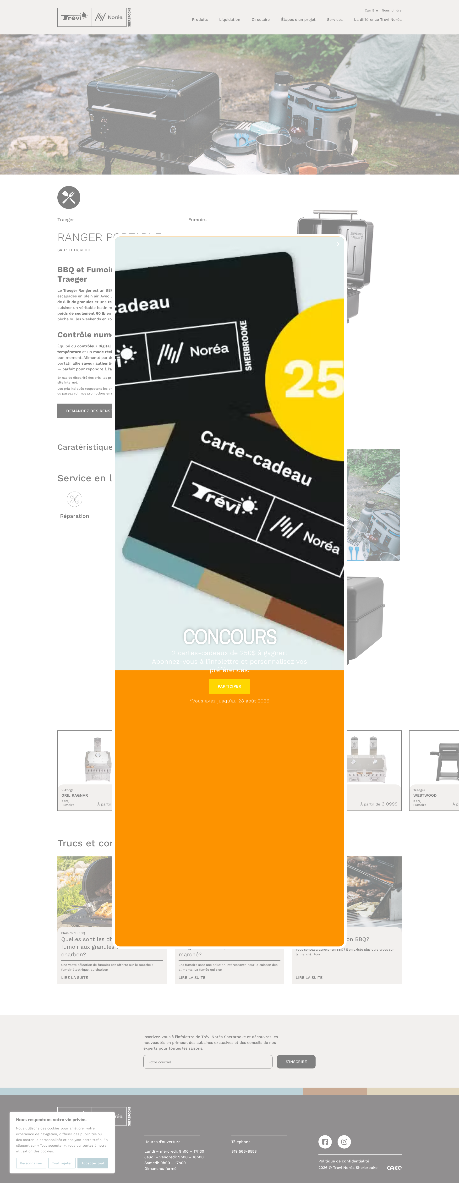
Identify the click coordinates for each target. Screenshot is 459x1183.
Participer (229, 686)
